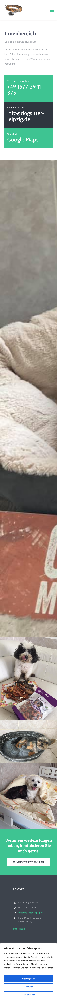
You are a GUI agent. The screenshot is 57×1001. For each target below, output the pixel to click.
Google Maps (23, 139)
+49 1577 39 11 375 (24, 89)
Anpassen (28, 986)
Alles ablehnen (28, 994)
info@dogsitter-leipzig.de (26, 116)
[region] (28, 972)
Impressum (19, 928)
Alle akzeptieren (28, 978)
